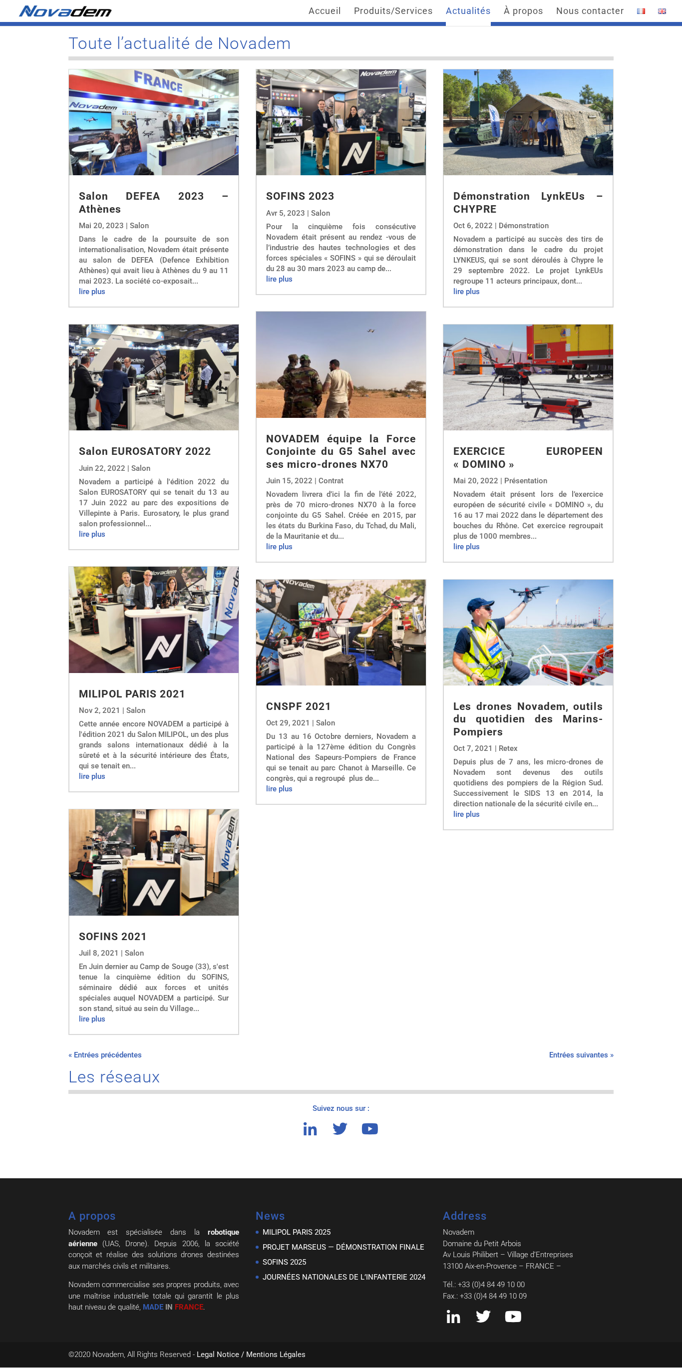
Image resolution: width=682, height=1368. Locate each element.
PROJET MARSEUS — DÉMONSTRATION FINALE (343, 1247)
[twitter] (340, 1131)
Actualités (468, 11)
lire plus (92, 291)
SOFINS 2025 (284, 1262)
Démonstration (524, 225)
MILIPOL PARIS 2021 (132, 694)
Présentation (525, 480)
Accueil (325, 11)
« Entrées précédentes (105, 1054)
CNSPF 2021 (299, 706)
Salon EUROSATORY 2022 (145, 451)
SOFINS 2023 (302, 196)
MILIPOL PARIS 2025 (297, 1232)
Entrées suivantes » (581, 1054)
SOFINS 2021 (113, 937)
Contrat (331, 480)
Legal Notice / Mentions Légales (251, 1354)
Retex (508, 748)
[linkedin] (310, 1131)
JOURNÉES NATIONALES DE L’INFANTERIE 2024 (344, 1277)
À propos (523, 11)
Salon (139, 225)
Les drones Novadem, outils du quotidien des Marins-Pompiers (528, 718)
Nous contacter (590, 11)
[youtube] (369, 1131)
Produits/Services (393, 11)
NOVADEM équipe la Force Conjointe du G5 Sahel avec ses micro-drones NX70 (341, 451)
